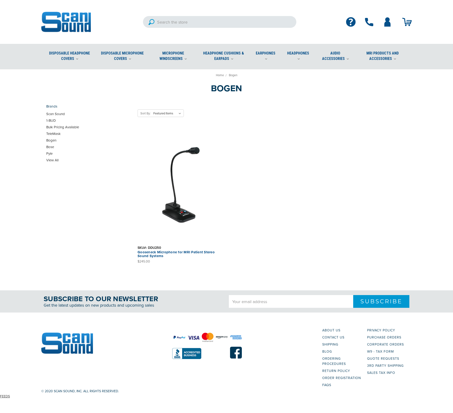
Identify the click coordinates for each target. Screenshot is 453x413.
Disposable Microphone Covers (122, 56)
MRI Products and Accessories (382, 56)
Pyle (49, 153)
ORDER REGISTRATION (341, 377)
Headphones (298, 53)
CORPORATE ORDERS (385, 344)
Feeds (5, 396)
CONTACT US (333, 337)
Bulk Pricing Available (62, 127)
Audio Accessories (334, 56)
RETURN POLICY (336, 370)
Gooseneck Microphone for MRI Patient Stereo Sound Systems (176, 254)
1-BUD (51, 120)
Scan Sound (55, 113)
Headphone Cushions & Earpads (223, 56)
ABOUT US (331, 330)
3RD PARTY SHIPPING (385, 365)
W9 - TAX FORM (380, 351)
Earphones (265, 53)
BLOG (327, 351)
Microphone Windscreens (171, 56)
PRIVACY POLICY (381, 330)
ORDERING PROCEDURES (334, 361)
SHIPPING (330, 344)
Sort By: (145, 113)
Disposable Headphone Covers (69, 56)
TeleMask (53, 133)
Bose (50, 146)
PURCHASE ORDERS (384, 337)
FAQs (326, 385)
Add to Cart (181, 190)
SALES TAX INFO (381, 372)
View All (52, 160)
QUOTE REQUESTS (383, 358)
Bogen (51, 140)
